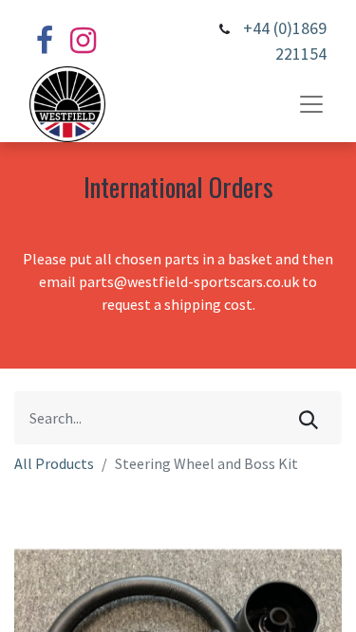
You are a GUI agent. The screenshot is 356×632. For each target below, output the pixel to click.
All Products (54, 463)
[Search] (308, 417)
